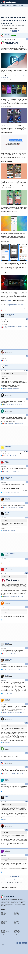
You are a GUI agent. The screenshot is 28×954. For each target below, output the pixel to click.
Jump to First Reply (10, 39)
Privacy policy (3, 941)
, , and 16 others (16, 327)
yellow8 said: (4, 832)
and (7, 619)
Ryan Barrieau (16, 930)
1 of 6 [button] (10, 30)
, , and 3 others (11, 388)
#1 (26, 39)
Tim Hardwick (16, 921)
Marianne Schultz (17, 925)
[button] (1, 2)
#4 (26, 370)
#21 (26, 766)
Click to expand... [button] (14, 588)
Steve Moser (3, 934)
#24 (26, 829)
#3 (26, 355)
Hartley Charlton (4, 925)
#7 (26, 451)
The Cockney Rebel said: (7, 373)
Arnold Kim (3, 912)
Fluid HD (4, 944)
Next (14, 30)
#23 (26, 801)
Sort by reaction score (20, 25)
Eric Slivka (16, 912)
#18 (26, 704)
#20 (26, 752)
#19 (26, 722)
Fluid (1, 944)
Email (2, 914)
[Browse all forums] (23, 6)
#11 (26, 517)
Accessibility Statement (11, 941)
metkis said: (4, 520)
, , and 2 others (8, 530)
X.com (4, 914)
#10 (26, 502)
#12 (26, 558)
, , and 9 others (12, 669)
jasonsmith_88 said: (6, 804)
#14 (26, 606)
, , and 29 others (12, 404)
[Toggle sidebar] (26, 5)
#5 (26, 398)
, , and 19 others (14, 423)
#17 (26, 680)
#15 (26, 648)
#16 (26, 664)
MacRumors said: (5, 576)
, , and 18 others (14, 360)
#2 (26, 319)
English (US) (24, 943)
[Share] (25, 39)
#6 (26, 414)
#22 (26, 784)
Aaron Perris (16, 934)
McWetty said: (4, 609)
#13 (26, 573)
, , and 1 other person (13, 596)
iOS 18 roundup (8, 300)
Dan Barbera (3, 930)
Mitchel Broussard (4, 921)
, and (9, 653)
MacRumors (4, 25)
